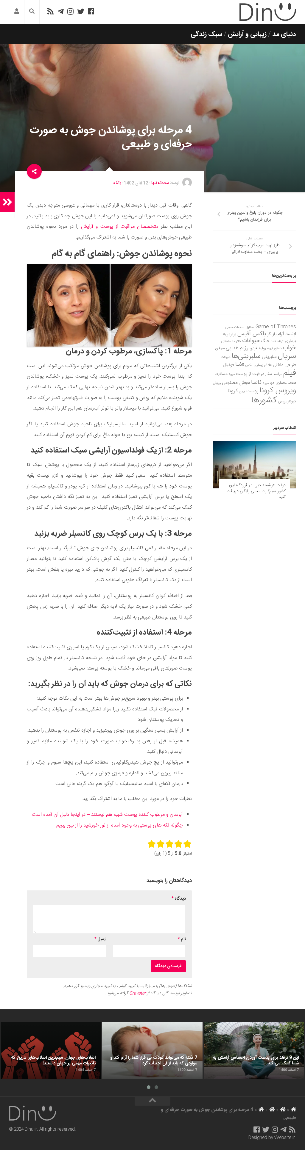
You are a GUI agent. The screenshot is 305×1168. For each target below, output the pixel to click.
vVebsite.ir (284, 1137)
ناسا (256, 382)
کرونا (233, 391)
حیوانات (251, 340)
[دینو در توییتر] (80, 11)
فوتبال (228, 365)
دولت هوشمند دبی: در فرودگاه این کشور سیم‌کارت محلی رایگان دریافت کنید (256, 491)
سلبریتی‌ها (246, 356)
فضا (239, 365)
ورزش (217, 383)
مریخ (232, 374)
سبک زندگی (206, 34)
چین (242, 391)
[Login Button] (16, 12)
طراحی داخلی (284, 365)
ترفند (280, 341)
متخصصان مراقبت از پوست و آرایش (119, 226)
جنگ (265, 341)
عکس (248, 365)
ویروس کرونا (278, 390)
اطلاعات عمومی (235, 327)
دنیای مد (284, 34)
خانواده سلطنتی (231, 341)
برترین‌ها (229, 334)
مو (272, 383)
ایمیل (100, 939)
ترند (273, 341)
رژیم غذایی (237, 348)
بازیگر (271, 334)
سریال (287, 356)
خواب (289, 348)
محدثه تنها (160, 183)
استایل (250, 327)
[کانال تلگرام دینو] (60, 11)
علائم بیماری (262, 365)
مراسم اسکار (273, 374)
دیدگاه (179, 898)
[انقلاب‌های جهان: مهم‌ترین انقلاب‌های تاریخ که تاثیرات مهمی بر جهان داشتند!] (51, 1050)
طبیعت (226, 357)
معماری (281, 383)
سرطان (220, 348)
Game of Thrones (276, 327)
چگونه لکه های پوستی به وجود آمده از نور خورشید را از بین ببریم (119, 825)
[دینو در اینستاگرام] (70, 11)
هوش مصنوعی (236, 383)
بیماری (290, 341)
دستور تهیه (274, 348)
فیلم (289, 373)
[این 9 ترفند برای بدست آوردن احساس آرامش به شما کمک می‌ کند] (254, 1050)
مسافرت (221, 374)
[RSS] (50, 11)
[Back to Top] (152, 1101)
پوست (252, 391)
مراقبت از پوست (250, 374)
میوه (266, 383)
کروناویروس (287, 401)
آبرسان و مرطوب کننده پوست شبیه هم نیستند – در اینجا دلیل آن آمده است (107, 814)
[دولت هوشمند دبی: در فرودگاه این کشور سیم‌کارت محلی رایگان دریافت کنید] (254, 464)
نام (182, 939)
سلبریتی (269, 357)
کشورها (264, 400)
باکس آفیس (251, 334)
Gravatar (137, 993)
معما (292, 383)
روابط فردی (258, 348)
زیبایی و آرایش (247, 34)
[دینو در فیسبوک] (91, 11)
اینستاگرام (287, 334)
